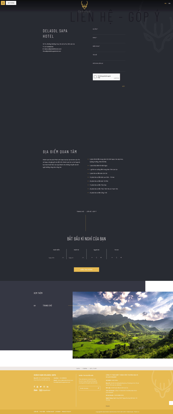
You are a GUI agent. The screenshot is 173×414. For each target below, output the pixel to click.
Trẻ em (116, 250)
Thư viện (42, 411)
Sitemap (58, 411)
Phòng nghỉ (50, 411)
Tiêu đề (95, 55)
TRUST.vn (136, 412)
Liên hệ (36, 411)
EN (169, 3)
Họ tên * (95, 29)
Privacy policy (66, 411)
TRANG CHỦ (47, 305)
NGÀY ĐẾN (56, 250)
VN (165, 3)
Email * (95, 37)
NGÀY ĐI (76, 250)
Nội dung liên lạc (98, 63)
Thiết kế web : (130, 412)
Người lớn (96, 250)
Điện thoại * (96, 46)
